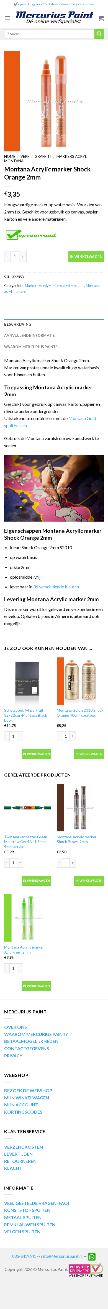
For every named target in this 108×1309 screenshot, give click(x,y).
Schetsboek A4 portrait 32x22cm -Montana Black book (25, 715)
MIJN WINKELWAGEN (26, 1097)
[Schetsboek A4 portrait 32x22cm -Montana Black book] (27, 681)
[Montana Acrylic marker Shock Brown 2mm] (80, 807)
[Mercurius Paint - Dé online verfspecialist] (54, 18)
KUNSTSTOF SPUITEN (27, 1210)
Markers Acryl (36, 285)
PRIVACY (13, 1055)
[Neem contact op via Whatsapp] (92, 1256)
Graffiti (43, 156)
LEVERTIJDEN (18, 1153)
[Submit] (99, 34)
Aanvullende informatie (29, 335)
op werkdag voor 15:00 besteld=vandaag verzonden (56, 4)
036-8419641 (24, 1256)
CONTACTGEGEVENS (26, 1048)
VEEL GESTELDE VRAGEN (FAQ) (36, 1203)
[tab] (54, 324)
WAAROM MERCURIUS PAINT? (36, 1034)
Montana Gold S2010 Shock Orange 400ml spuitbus (80, 713)
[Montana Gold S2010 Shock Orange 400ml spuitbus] (80, 681)
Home (9, 156)
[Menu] (7, 18)
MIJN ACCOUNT (21, 1104)
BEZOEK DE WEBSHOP (28, 1090)
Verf (24, 156)
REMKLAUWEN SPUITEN (29, 1224)
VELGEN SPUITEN (22, 1231)
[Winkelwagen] (101, 18)
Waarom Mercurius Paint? (31, 347)
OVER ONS (15, 1027)
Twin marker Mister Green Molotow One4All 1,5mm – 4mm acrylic (26, 842)
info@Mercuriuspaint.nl (62, 1256)
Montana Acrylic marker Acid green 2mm (24, 949)
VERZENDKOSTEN (23, 1147)
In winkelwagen (86, 256)
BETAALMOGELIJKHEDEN (31, 1041)
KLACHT (13, 1168)
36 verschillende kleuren (56, 586)
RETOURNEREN (20, 1161)
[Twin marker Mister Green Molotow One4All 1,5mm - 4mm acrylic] (27, 807)
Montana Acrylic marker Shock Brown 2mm (76, 839)
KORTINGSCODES (23, 1111)
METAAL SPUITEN (23, 1217)
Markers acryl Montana (66, 285)
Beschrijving (17, 324)
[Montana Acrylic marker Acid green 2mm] (27, 917)
